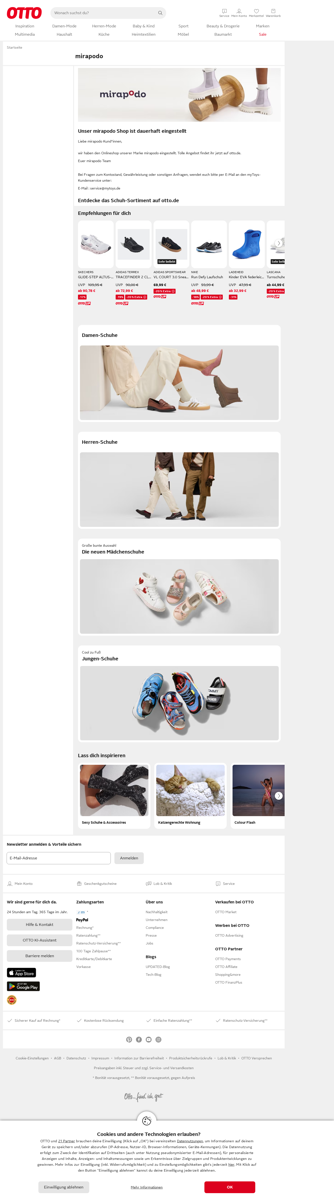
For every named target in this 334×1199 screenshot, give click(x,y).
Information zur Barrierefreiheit (139, 1058)
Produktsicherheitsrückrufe (190, 1058)
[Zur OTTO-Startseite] (24, 13)
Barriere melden (39, 956)
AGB (57, 1058)
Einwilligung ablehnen (63, 1187)
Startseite (14, 47)
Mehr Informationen (147, 1187)
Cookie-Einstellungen (32, 1058)
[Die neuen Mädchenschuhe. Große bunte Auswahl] (179, 587)
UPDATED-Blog (158, 967)
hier (231, 1164)
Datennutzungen (190, 1141)
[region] (167, 1160)
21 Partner (66, 1141)
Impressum (100, 1058)
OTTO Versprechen (256, 1058)
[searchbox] (102, 13)
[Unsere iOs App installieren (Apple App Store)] (21, 972)
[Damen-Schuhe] (179, 373)
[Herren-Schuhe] (179, 480)
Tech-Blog (153, 975)
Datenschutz (76, 1058)
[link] (12, 1000)
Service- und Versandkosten (171, 1068)
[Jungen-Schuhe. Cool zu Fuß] (179, 694)
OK (230, 1187)
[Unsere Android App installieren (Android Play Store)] (23, 986)
